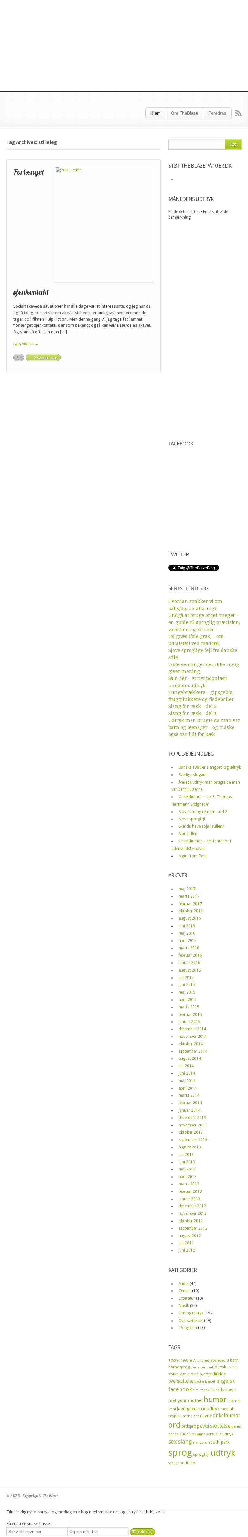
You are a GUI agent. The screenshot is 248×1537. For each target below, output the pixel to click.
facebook (180, 1389)
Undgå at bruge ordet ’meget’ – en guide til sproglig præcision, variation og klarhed (204, 622)
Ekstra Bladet (204, 1381)
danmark (207, 1367)
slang (185, 1441)
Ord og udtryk (191, 1313)
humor (215, 1399)
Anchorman (202, 1360)
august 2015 (190, 970)
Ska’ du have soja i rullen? (201, 826)
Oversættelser (191, 1320)
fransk (204, 1390)
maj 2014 (187, 1081)
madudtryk (209, 1408)
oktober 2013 (191, 1132)
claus (195, 1367)
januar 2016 (189, 963)
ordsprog (190, 1426)
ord (174, 1425)
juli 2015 (186, 977)
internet (234, 1401)
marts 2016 (189, 948)
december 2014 (192, 1029)
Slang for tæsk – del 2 (192, 706)
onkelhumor (227, 1416)
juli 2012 (186, 1243)
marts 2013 (189, 1184)
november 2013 (193, 1125)
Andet (184, 1283)
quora (185, 1434)
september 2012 (193, 1228)
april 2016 (188, 941)
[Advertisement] (124, 45)
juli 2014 (186, 1066)
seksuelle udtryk (219, 1434)
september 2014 (193, 1051)
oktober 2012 (191, 1221)
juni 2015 (187, 985)
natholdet (191, 1416)
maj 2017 (187, 889)
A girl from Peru (193, 856)
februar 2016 (190, 955)
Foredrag (217, 113)
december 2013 (192, 1117)
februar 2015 (190, 1014)
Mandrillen (188, 833)
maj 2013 (187, 1169)
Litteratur (187, 1298)
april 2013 (188, 1176)
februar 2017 (190, 904)
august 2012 (190, 1236)
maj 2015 (187, 992)
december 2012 (192, 1206)
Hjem (155, 113)
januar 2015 (189, 1021)
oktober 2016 (191, 911)
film (196, 1390)
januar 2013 (189, 1199)
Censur (185, 1291)
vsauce (173, 1463)
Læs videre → (26, 343)
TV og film (188, 1327)
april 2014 (188, 1088)
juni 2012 (187, 1250)
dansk (220, 1366)
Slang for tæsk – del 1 (192, 713)
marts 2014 (189, 1095)
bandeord (221, 1360)
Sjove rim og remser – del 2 (203, 811)
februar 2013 (190, 1191)
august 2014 (190, 1058)
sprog (180, 1452)
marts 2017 (189, 896)
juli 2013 (186, 1154)
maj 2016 (187, 933)
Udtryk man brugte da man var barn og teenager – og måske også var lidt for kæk (204, 727)
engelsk (225, 1381)
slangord (200, 1442)
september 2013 (193, 1139)
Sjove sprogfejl (192, 819)
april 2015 (188, 999)
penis (236, 1426)
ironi (172, 1409)
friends (217, 1389)
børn (234, 1360)
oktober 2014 (191, 1044)
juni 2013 (187, 1162)
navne (206, 1415)
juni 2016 (187, 926)
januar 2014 (189, 1110)
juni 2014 (187, 1073)
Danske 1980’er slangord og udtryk (210, 767)
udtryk (223, 1453)
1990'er (186, 1360)
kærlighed (187, 1408)
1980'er (174, 1360)
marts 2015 (189, 1007)
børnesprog (179, 1367)
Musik (184, 1305)
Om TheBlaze (184, 113)
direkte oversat (199, 1374)
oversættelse (215, 1426)
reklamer (198, 1434)
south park (219, 1441)
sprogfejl (201, 1454)
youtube (187, 1462)
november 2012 (193, 1213)
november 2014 (193, 1036)
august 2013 (190, 1147)
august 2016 (190, 918)
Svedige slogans (193, 775)
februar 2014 (190, 1103)
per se (173, 1434)
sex (172, 1441)
